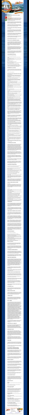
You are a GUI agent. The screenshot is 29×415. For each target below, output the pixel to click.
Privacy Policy (11, 412)
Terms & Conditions (17, 412)
